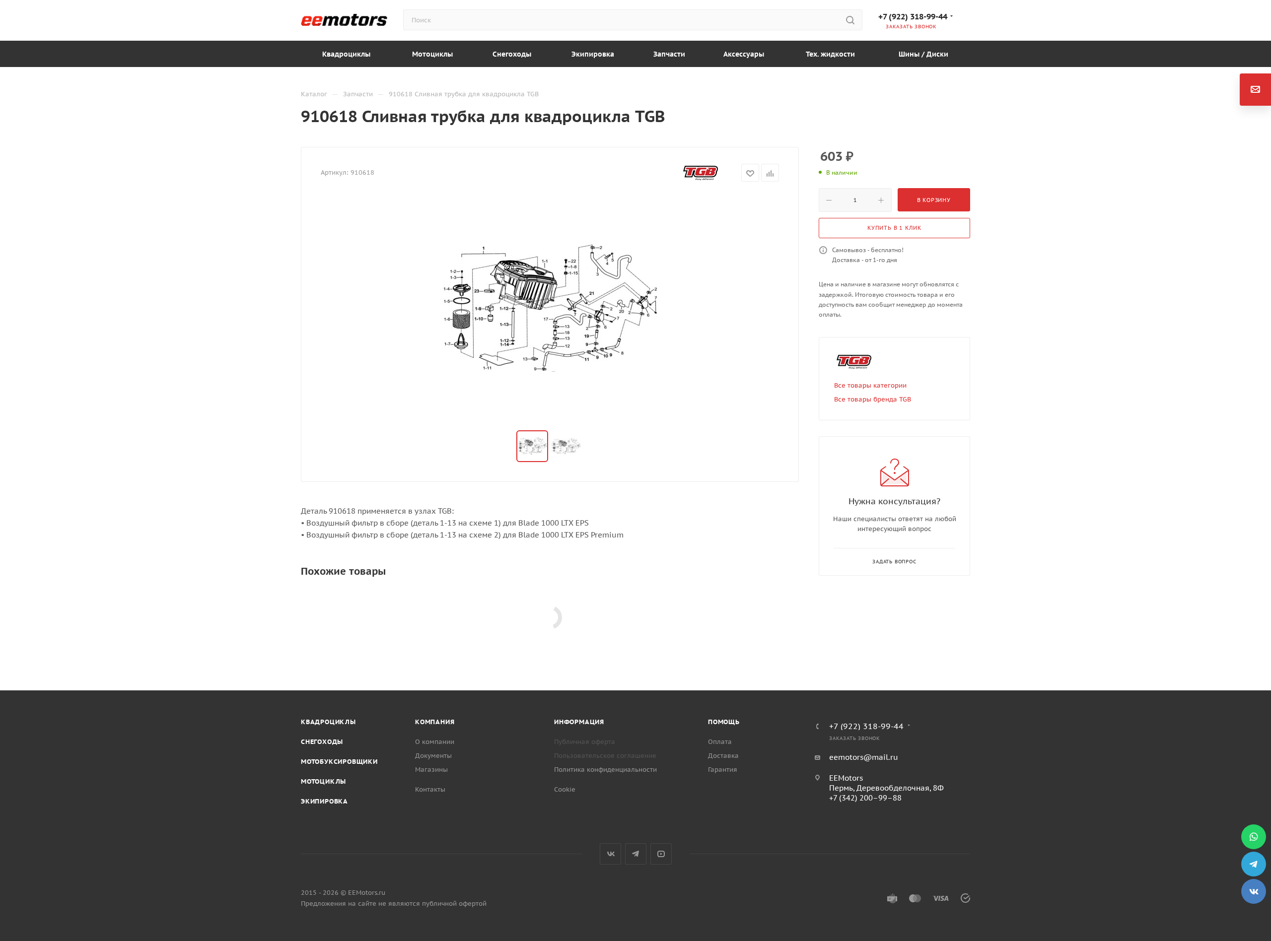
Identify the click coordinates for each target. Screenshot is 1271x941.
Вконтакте (610, 854)
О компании (434, 742)
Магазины (431, 769)
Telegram (635, 854)
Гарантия (722, 769)
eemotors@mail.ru (863, 757)
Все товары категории (870, 385)
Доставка (723, 755)
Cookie (564, 789)
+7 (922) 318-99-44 (912, 16)
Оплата (720, 742)
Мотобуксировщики (339, 761)
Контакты (430, 789)
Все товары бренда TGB (872, 399)
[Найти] (850, 19)
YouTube (661, 854)
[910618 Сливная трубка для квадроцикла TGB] (550, 306)
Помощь (724, 722)
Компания (434, 722)
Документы (433, 755)
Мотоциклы (323, 781)
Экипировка (324, 801)
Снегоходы (322, 742)
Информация (579, 722)
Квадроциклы (328, 722)
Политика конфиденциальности (605, 769)
